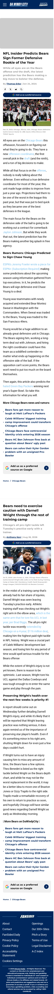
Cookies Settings (12, 961)
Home (6, 481)
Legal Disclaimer (42, 945)
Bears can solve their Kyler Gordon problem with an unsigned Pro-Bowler (27, 452)
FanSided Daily (11, 934)
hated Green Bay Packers (18, 386)
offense (41, 170)
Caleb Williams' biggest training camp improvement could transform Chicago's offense (28, 422)
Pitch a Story (39, 934)
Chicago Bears (34, 140)
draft (27, 158)
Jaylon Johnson (12, 232)
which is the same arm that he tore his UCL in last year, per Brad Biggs (26, 618)
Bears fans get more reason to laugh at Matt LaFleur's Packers (25, 411)
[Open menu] (5, 4)
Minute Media (19, 969)
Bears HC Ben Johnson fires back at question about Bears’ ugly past (27, 441)
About (6, 923)
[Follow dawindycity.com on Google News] (46, 468)
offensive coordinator (21, 154)
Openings (37, 923)
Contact (7, 929)
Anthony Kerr (13, 537)
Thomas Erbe (13, 83)
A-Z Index (37, 951)
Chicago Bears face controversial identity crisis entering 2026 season (27, 432)
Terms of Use (40, 940)
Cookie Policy (10, 945)
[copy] (21, 89)
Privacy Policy (10, 940)
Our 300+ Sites (40, 929)
